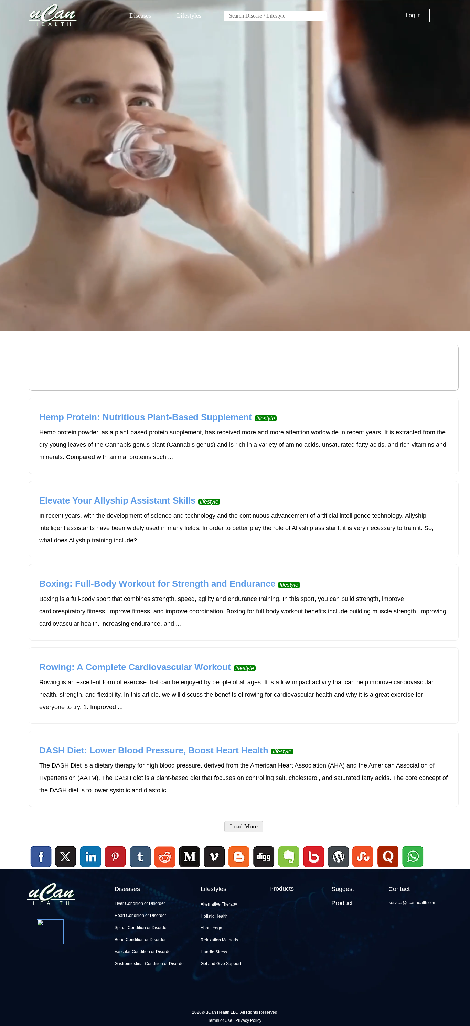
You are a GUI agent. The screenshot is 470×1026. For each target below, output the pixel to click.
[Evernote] (289, 857)
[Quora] (387, 868)
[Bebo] (313, 868)
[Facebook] (41, 857)
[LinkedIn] (91, 857)
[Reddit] (164, 868)
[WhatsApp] (412, 868)
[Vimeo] (215, 857)
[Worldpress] (338, 868)
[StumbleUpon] (363, 868)
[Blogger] (239, 868)
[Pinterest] (116, 857)
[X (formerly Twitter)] (65, 868)
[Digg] (264, 868)
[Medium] (189, 868)
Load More (244, 826)
